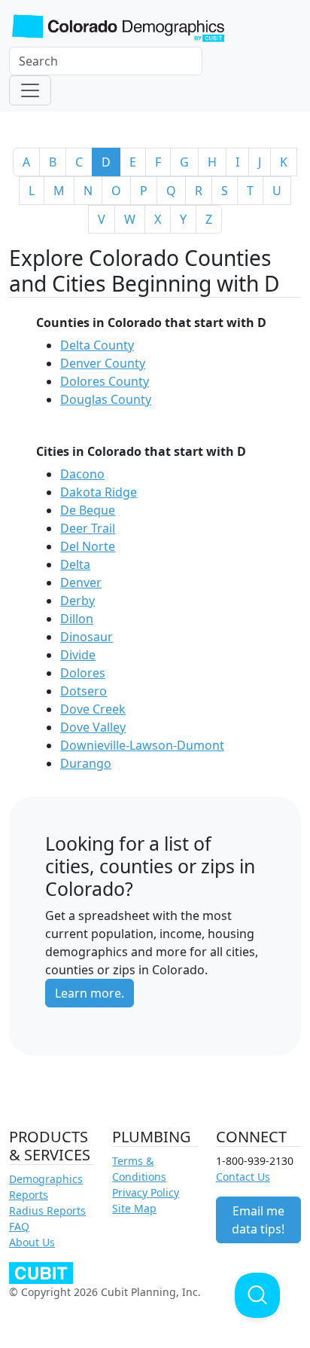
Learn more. (89, 993)
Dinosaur (86, 636)
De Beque (87, 510)
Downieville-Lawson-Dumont (142, 745)
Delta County (97, 345)
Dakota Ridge (98, 492)
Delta (75, 564)
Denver (81, 582)
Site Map (134, 1208)
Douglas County (105, 399)
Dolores (82, 673)
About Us (32, 1242)
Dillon (76, 618)
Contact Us (243, 1176)
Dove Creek (93, 709)
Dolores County (104, 381)
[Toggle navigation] (30, 90)
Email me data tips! (258, 1220)
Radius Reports (47, 1210)
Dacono (82, 474)
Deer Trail (87, 528)
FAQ (19, 1226)
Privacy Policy (145, 1192)
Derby (77, 600)
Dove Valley (93, 727)
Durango (85, 763)
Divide (78, 654)
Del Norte (87, 546)
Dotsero (83, 691)
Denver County (102, 363)
